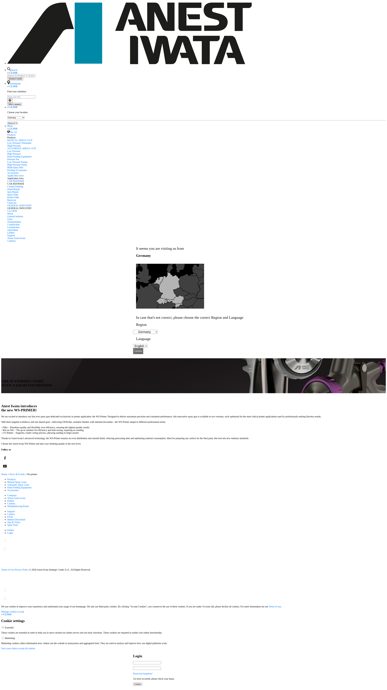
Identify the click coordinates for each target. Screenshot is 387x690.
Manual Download (16, 519)
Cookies (11, 503)
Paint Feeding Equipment (19, 156)
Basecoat (11, 200)
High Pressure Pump (17, 164)
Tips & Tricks (13, 522)
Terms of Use (7, 569)
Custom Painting (15, 186)
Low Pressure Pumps (17, 162)
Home (4, 474)
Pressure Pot (13, 159)
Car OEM (12, 211)
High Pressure (14, 145)
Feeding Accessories (17, 170)
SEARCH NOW (15, 79)
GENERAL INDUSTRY (19, 205)
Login (10, 533)
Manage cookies (9, 611)
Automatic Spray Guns (18, 485)
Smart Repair (13, 189)
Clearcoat (11, 203)
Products (11, 135)
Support (11, 235)
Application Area (15, 175)
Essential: (9, 627)
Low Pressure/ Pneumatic (19, 143)
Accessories (13, 173)
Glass (10, 219)
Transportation (14, 222)
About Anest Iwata (16, 238)
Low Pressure (13, 151)
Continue (138, 351)
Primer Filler (13, 197)
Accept (20, 611)
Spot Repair (13, 192)
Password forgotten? (143, 673)
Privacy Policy (22, 569)
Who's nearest (14, 104)
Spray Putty (12, 194)
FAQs (10, 517)
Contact (11, 514)
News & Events (17, 474)
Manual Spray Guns (16, 482)
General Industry (15, 216)
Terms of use (275, 606)
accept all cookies (26, 648)
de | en (14, 132)
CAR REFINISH (15, 181)
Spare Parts (12, 525)
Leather (11, 232)
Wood (10, 213)
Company (12, 495)
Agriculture (12, 230)
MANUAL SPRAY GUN (19, 140)
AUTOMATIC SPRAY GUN (21, 148)
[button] (12, 70)
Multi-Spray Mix (15, 167)
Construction (13, 224)
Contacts (11, 241)
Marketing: (10, 638)
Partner (10, 501)
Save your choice (9, 648)
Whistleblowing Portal (18, 506)
